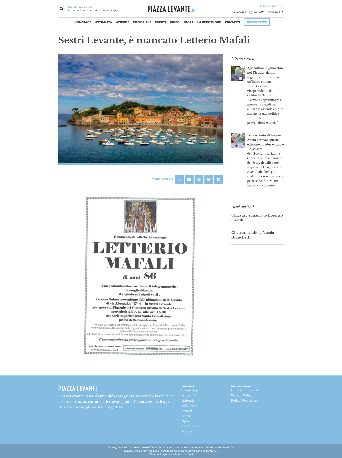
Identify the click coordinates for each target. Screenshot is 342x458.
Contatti (232, 22)
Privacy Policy (242, 395)
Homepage (82, 22)
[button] (61, 8)
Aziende (122, 22)
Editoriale (142, 22)
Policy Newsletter (244, 400)
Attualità (103, 22)
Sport (188, 22)
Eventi (160, 22)
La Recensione (209, 22)
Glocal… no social (79, 7)
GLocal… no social (244, 390)
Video (175, 22)
